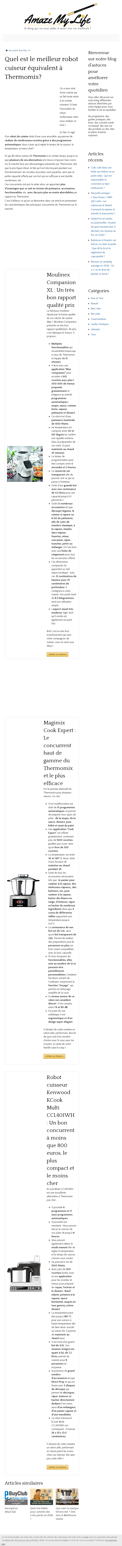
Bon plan (95, 313)
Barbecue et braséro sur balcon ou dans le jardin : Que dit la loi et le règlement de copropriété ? (103, 248)
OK (3, 1544)
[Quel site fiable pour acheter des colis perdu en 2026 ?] (41, 1497)
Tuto (93, 334)
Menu (5, 37)
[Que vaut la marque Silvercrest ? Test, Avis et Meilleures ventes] (67, 1497)
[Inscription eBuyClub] (16, 1497)
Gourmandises (98, 319)
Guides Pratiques (100, 324)
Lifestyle (95, 329)
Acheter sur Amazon (54, 1056)
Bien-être (96, 308)
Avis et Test (97, 298)
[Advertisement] (31, 109)
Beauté (94, 303)
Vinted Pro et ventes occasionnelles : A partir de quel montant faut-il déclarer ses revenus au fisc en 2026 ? (103, 226)
